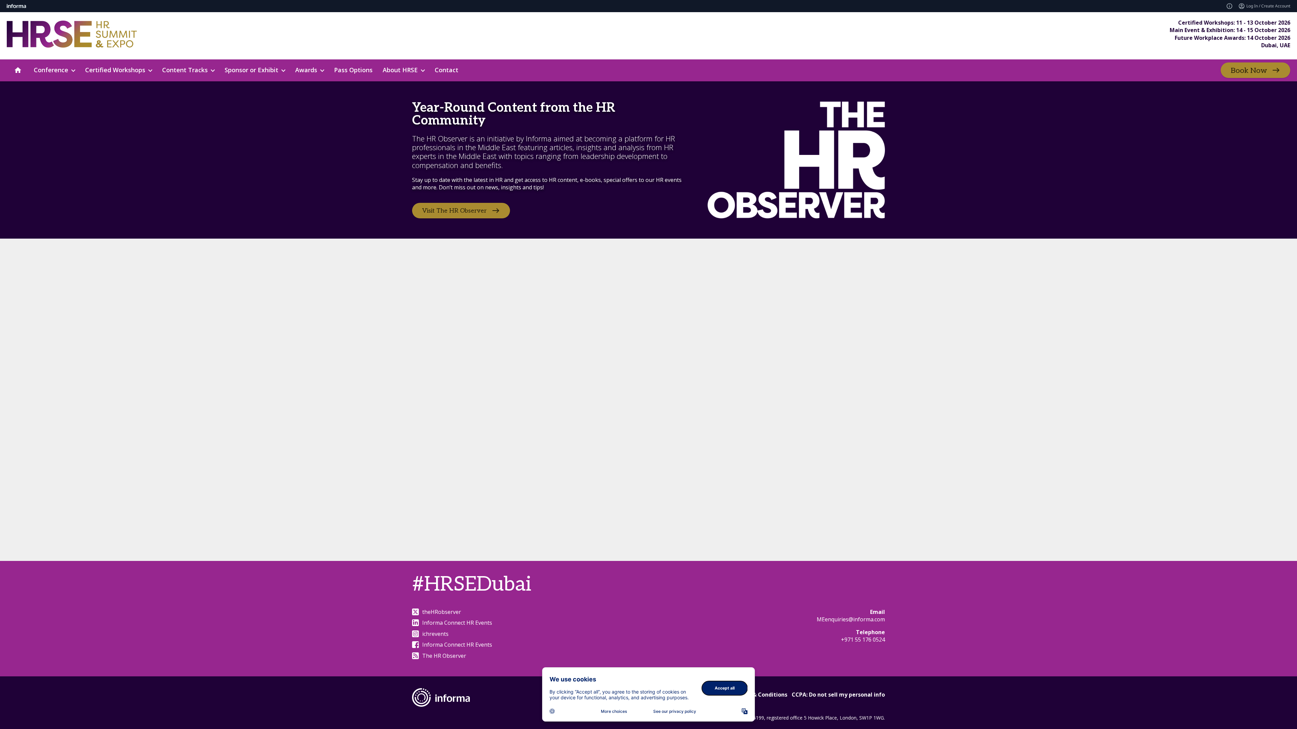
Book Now (1249, 70)
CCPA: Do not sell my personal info (838, 694)
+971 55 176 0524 (863, 639)
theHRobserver (441, 612)
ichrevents (435, 634)
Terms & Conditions (760, 694)
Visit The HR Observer (454, 210)
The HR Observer (444, 655)
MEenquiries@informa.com (851, 619)
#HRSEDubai (471, 584)
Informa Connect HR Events (457, 622)
